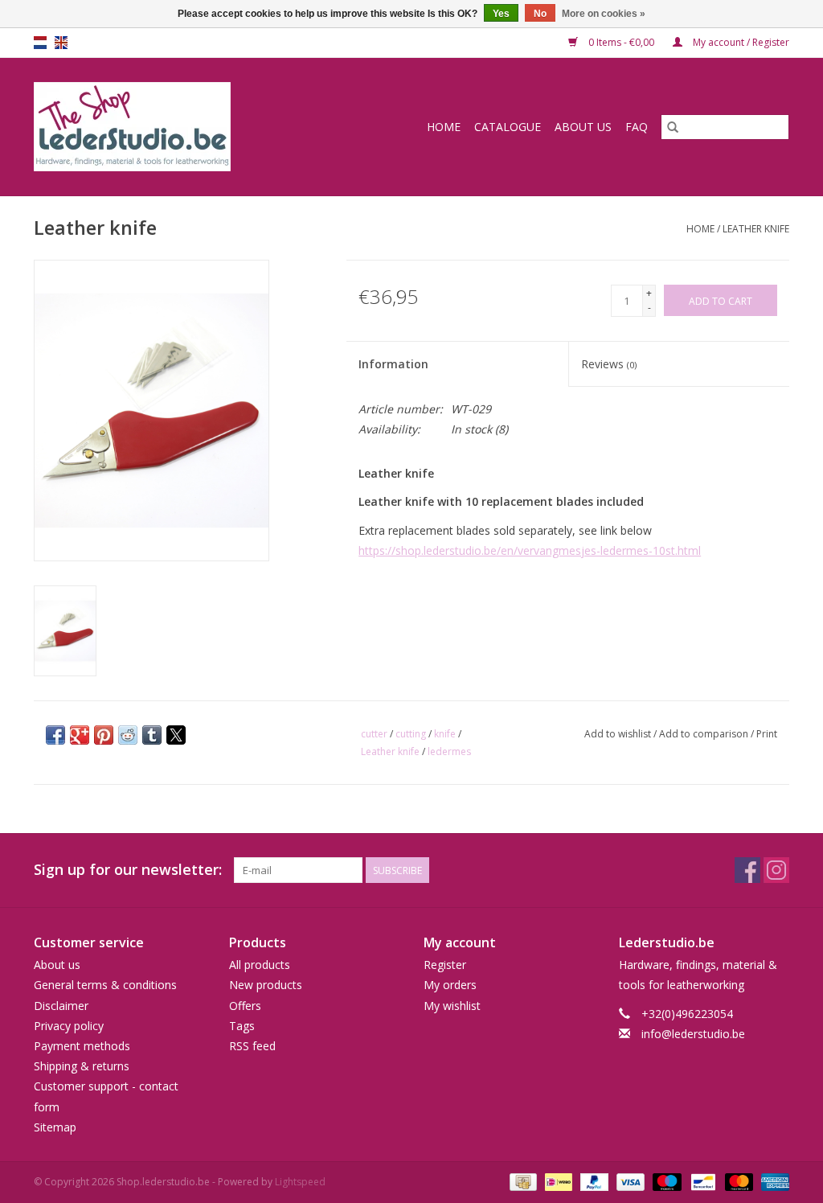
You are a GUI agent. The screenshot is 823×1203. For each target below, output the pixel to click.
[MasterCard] (737, 1181)
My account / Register (739, 42)
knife (445, 734)
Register (445, 964)
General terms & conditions (105, 984)
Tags (242, 1025)
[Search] (673, 127)
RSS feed (252, 1045)
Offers (245, 1005)
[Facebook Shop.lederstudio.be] (747, 870)
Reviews (609, 364)
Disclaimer (61, 1005)
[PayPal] (593, 1181)
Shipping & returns (81, 1066)
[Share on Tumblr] (152, 735)
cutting (410, 734)
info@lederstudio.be (693, 1033)
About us (583, 126)
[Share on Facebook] (55, 735)
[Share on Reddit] (127, 735)
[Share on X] (176, 735)
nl (40, 42)
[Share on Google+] (79, 735)
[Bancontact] (701, 1181)
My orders (450, 984)
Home (444, 126)
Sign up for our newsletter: (128, 869)
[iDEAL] (557, 1181)
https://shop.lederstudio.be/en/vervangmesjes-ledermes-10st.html (529, 550)
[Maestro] (665, 1181)
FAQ (636, 126)
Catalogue (507, 126)
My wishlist (452, 1005)
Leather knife (756, 229)
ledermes (449, 751)
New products (265, 984)
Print (766, 734)
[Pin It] (103, 735)
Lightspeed (300, 1182)
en (61, 42)
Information (393, 364)
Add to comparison (705, 734)
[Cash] (521, 1181)
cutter (374, 734)
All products (259, 964)
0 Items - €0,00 (621, 42)
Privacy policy (69, 1025)
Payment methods (82, 1045)
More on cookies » (603, 13)
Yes (501, 13)
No (540, 13)
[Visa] (629, 1181)
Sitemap (55, 1127)
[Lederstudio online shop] (165, 126)
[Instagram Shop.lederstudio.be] (776, 870)
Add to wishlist (618, 734)
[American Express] (772, 1181)
